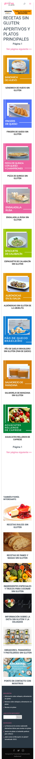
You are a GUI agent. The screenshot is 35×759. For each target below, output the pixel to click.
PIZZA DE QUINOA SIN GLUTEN (17, 177)
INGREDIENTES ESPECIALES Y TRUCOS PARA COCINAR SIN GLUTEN (17, 589)
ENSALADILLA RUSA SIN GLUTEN (17, 218)
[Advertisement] (17, 476)
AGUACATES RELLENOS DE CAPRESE (17, 438)
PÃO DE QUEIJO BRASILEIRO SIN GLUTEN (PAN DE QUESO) (17, 350)
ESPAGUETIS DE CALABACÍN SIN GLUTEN (17, 262)
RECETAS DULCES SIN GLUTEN (17, 526)
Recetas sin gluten (10, 707)
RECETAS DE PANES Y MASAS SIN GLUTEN (17, 556)
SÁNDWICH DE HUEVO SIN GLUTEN (17, 89)
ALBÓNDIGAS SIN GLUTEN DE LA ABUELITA (17, 306)
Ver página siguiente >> (19, 49)
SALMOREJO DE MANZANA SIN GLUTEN (17, 394)
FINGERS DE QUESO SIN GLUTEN (17, 133)
